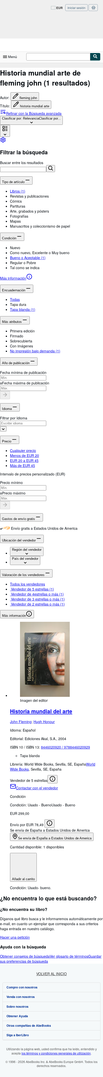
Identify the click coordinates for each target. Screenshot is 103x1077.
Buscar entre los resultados (21, 162)
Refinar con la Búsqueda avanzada (34, 113)
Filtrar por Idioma (13, 417)
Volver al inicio (51, 973)
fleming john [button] (28, 98)
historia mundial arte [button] (34, 106)
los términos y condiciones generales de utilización (56, 1053)
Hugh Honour (44, 721)
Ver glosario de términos (69, 956)
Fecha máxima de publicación (25, 382)
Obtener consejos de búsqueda (25, 956)
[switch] (1, 528)
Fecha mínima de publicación (23, 372)
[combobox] (31, 120)
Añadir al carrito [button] (23, 879)
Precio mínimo (11, 482)
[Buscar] (95, 57)
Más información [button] (14, 616)
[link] (3, 141)
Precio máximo (14, 492)
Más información (13, 278)
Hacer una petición (15, 937)
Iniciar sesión (77, 8)
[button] (50, 168)
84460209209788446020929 (65, 747)
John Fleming (21, 721)
